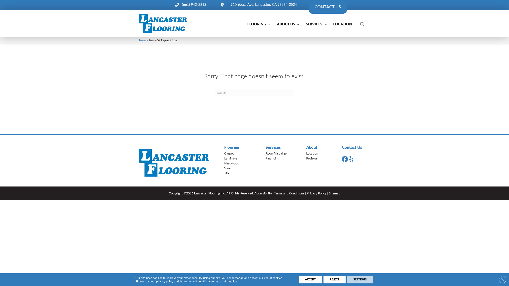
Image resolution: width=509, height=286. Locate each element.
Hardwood (231, 163)
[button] (269, 24)
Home (142, 40)
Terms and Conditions (289, 193)
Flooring (256, 24)
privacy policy (164, 281)
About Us (286, 24)
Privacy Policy (316, 193)
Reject (334, 279)
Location (342, 24)
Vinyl (227, 168)
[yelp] (352, 159)
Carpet (229, 153)
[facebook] (346, 159)
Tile (226, 173)
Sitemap (334, 193)
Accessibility (263, 193)
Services (314, 24)
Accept (310, 279)
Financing (272, 158)
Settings (360, 279)
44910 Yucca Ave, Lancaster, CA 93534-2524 (262, 5)
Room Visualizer (277, 153)
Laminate (230, 158)
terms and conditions (197, 281)
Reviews (312, 158)
